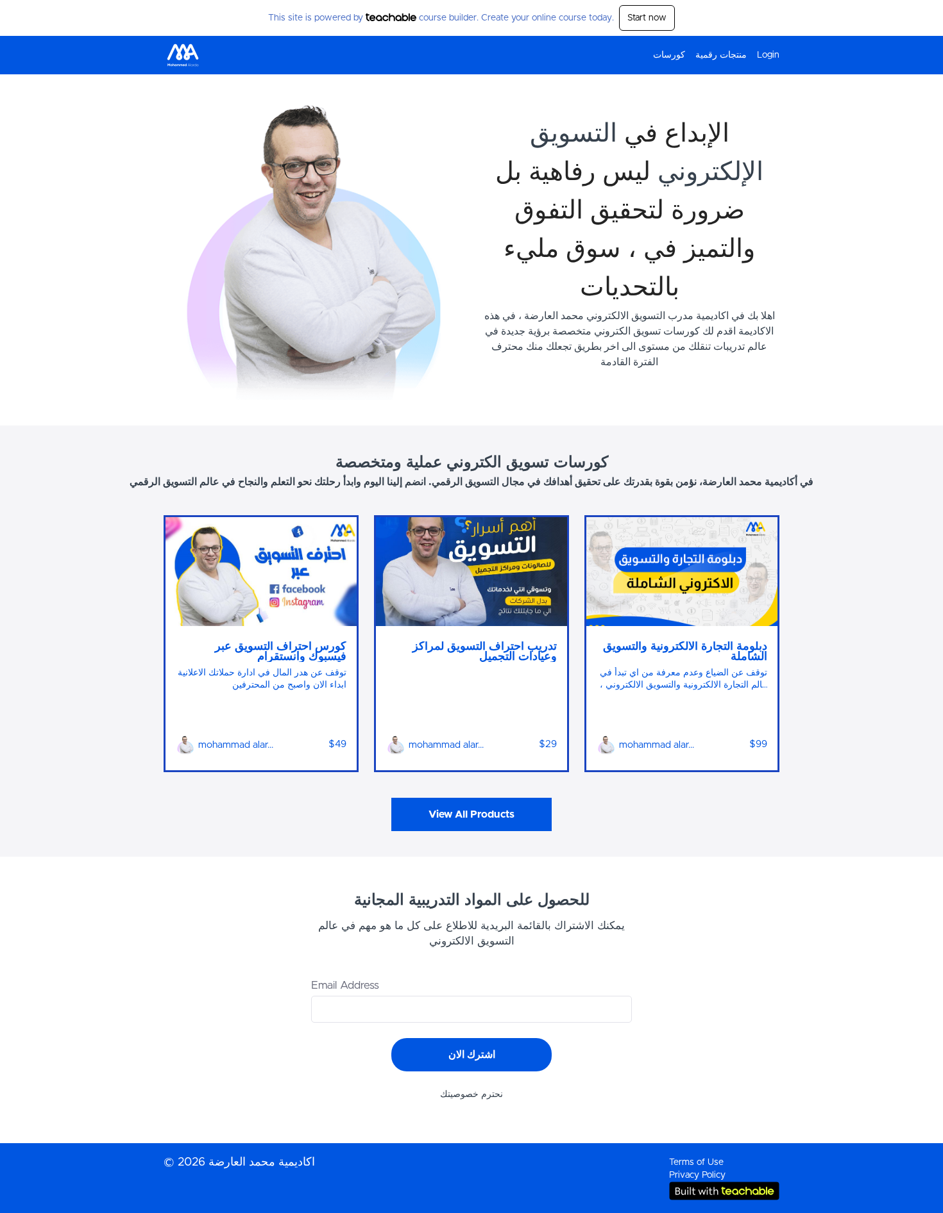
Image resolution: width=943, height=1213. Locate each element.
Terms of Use (696, 1162)
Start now (647, 17)
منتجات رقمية (721, 55)
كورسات (669, 55)
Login (768, 55)
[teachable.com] (391, 17)
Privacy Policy (697, 1175)
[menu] (711, 55)
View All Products (471, 814)
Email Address (345, 985)
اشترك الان (471, 1055)
